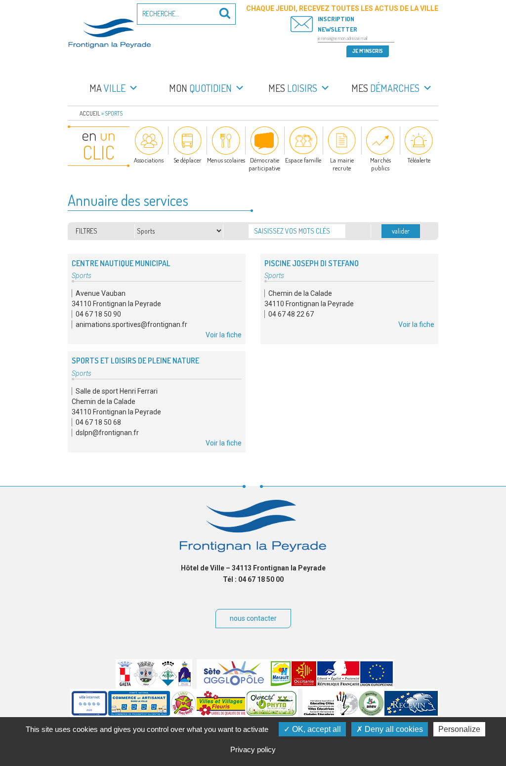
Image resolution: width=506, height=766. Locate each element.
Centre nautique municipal (121, 263)
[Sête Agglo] (234, 683)
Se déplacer (187, 160)
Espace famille (303, 160)
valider (401, 231)
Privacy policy (253, 749)
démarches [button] (385, 87)
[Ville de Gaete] (125, 683)
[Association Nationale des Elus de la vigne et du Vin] (371, 713)
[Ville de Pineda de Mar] (168, 683)
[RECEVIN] (411, 713)
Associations (149, 160)
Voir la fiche (224, 335)
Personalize (459, 729)
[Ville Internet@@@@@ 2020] (89, 713)
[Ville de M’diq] (184, 683)
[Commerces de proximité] (139, 713)
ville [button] (107, 87)
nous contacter (253, 618)
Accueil (90, 113)
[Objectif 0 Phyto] (271, 713)
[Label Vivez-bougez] (183, 713)
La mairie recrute (342, 164)
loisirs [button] (292, 87)
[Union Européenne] (376, 683)
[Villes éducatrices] (331, 713)
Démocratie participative (264, 164)
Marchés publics (380, 164)
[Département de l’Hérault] (281, 683)
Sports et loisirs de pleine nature (135, 360)
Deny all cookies (393, 729)
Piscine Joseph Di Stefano (311, 263)
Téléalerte (418, 160)
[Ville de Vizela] (146, 683)
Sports (81, 276)
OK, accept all (315, 729)
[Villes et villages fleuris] (221, 713)
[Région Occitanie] (304, 683)
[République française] (338, 683)
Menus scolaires (226, 160)
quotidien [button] (200, 87)
